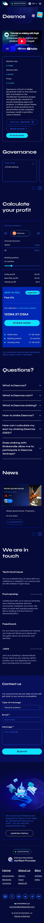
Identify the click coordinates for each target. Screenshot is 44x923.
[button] (35, 3)
